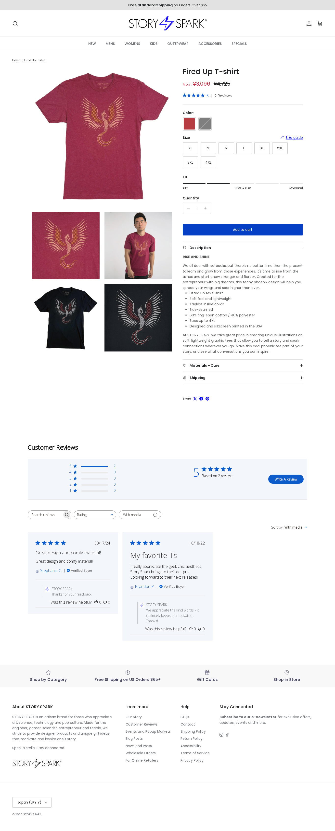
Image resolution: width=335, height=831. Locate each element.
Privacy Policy (192, 760)
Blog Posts (134, 738)
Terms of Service (195, 753)
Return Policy (191, 738)
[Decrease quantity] (187, 208)
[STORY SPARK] (167, 23)
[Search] (15, 23)
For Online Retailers (142, 760)
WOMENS (132, 43)
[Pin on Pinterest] (207, 399)
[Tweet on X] (195, 399)
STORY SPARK (32, 814)
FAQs (184, 716)
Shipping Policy (193, 731)
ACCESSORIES (210, 43)
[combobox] (95, 514)
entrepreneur (70, 728)
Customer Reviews (141, 724)
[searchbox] (45, 515)
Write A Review (286, 479)
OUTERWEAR (178, 43)
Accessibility (190, 745)
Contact (187, 724)
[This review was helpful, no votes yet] (96, 602)
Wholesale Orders (141, 753)
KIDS (153, 43)
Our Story (134, 716)
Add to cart (242, 229)
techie (95, 728)
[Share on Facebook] (201, 399)
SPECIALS (239, 43)
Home (16, 60)
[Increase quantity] (206, 208)
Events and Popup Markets (148, 731)
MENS (110, 43)
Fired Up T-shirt (34, 60)
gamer (35, 728)
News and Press (139, 745)
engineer (19, 728)
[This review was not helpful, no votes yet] (105, 602)
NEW (92, 43)
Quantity (191, 198)
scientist (49, 728)
